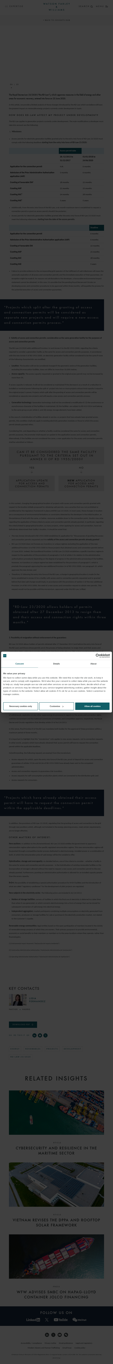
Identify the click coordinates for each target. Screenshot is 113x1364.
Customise (55, 706)
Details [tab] (56, 663)
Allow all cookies (92, 706)
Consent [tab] (19, 663)
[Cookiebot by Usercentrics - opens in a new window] (98, 656)
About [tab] (93, 663)
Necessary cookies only (20, 706)
